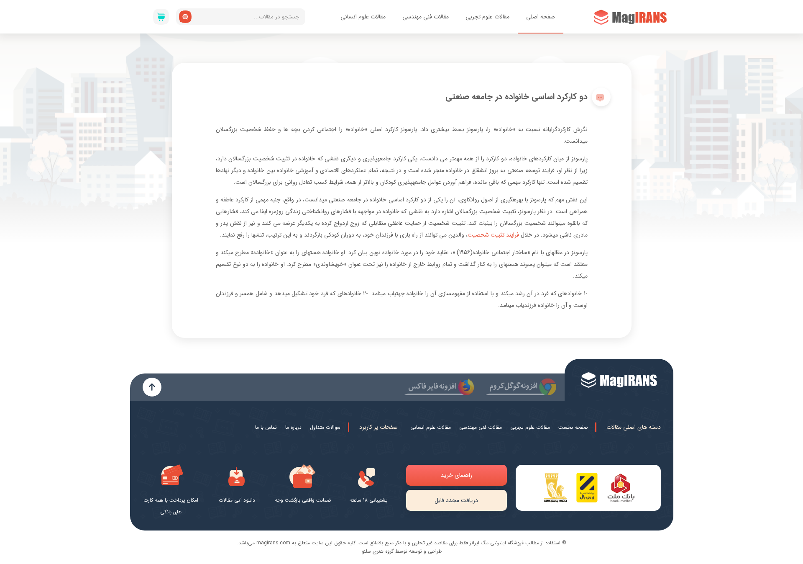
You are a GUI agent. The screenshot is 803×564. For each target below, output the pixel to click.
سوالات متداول (325, 427)
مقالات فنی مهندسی (425, 16)
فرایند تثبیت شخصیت (494, 235)
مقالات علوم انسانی (363, 16)
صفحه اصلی (540, 16)
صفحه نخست (573, 427)
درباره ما (293, 427)
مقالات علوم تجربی (487, 16)
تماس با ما (266, 427)
